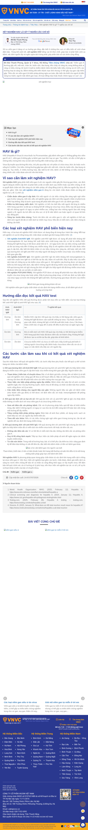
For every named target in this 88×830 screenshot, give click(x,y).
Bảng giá (61, 20)
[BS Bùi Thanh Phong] (7, 41)
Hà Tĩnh (49, 746)
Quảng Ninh (9, 760)
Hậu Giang (66, 763)
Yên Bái (7, 768)
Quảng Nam (38, 757)
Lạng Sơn (8, 753)
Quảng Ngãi (50, 757)
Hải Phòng (21, 746)
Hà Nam (7, 746)
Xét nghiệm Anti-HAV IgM (18, 239)
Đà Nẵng (49, 738)
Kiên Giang (78, 763)
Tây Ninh (78, 770)
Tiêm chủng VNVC (57, 63)
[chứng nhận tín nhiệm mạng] (71, 826)
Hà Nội (20, 742)
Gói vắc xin (47, 20)
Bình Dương (66, 748)
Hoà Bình (8, 749)
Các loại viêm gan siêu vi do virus (20, 702)
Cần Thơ (65, 755)
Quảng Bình (50, 753)
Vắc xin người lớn (38, 20)
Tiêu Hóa (34, 25)
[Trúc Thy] (64, 41)
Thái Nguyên (9, 764)
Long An (77, 767)
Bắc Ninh (20, 738)
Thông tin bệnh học (20, 25)
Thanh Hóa (50, 760)
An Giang (65, 738)
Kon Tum (49, 749)
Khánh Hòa (37, 749)
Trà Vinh (77, 774)
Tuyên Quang (22, 768)
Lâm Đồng (66, 767)
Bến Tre (77, 744)
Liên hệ (61, 719)
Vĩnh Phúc (21, 764)
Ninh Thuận (66, 770)
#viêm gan (15, 472)
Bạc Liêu (65, 744)
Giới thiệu (13, 20)
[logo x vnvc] (62, 826)
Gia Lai (36, 746)
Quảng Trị (37, 760)
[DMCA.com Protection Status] (76, 826)
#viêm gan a (27, 472)
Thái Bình (21, 760)
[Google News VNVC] (44, 40)
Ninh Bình (8, 757)
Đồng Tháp (66, 759)
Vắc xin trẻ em (27, 20)
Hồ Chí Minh (79, 759)
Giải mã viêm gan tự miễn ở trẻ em (62, 702)
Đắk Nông (50, 742)
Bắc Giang (8, 738)
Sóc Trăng (66, 778)
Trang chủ (6, 20)
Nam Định (21, 753)
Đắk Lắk (36, 742)
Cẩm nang (55, 20)
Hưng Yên (21, 749)
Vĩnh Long (78, 778)
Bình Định (37, 738)
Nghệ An (36, 753)
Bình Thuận (66, 752)
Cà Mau (77, 752)
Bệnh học (68, 20)
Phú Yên (49, 764)
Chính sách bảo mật (9, 786)
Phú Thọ (20, 757)
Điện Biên (8, 742)
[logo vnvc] (15, 11)
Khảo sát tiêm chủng (9, 788)
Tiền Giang (66, 774)
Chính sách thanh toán (10, 790)
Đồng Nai (78, 755)
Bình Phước (79, 748)
